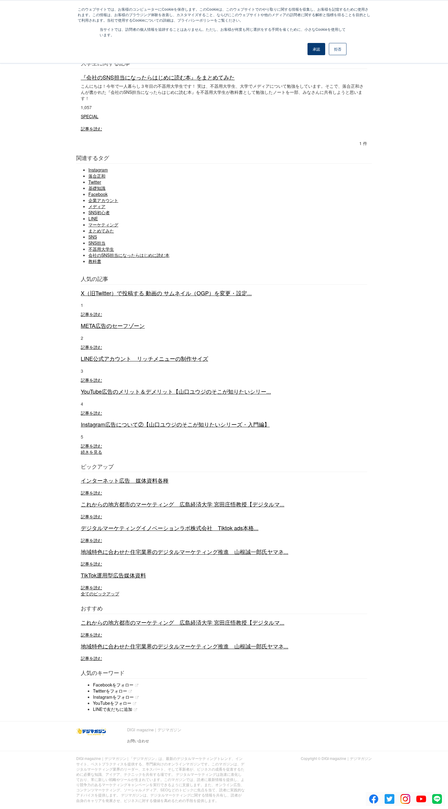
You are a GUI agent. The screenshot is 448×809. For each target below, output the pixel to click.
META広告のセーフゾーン (113, 325)
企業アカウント (103, 200)
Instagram (98, 170)
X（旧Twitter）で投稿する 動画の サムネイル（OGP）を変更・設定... (166, 293)
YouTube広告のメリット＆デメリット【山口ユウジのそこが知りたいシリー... (176, 391)
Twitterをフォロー (110, 691)
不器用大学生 (101, 249)
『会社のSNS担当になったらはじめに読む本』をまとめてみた (158, 77)
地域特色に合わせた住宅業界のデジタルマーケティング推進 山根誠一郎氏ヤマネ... (184, 551)
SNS (92, 237)
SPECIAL (89, 116)
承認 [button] (316, 48)
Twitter (94, 182)
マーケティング (103, 225)
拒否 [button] (337, 48)
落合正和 (96, 176)
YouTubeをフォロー (112, 703)
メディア (96, 206)
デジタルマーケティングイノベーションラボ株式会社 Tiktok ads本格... (169, 528)
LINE (93, 218)
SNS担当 (96, 243)
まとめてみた (101, 231)
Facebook (98, 194)
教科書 (94, 261)
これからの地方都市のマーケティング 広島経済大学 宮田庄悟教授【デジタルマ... (182, 504)
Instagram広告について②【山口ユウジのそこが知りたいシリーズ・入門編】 (175, 424)
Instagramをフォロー (113, 697)
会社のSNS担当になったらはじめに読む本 (128, 255)
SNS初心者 (99, 212)
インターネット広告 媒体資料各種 (125, 480)
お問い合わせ (138, 740)
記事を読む (91, 129)
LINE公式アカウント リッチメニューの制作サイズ (144, 358)
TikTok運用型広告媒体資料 (113, 575)
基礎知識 (96, 188)
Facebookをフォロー (113, 685)
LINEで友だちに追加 (112, 709)
